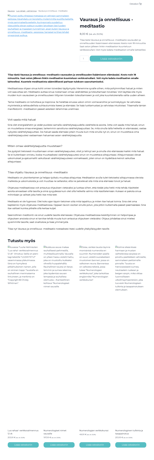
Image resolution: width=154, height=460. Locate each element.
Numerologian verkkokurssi (93, 430)
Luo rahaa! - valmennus (26, 11)
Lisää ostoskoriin (111, 58)
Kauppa (11, 11)
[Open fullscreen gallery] (72, 61)
